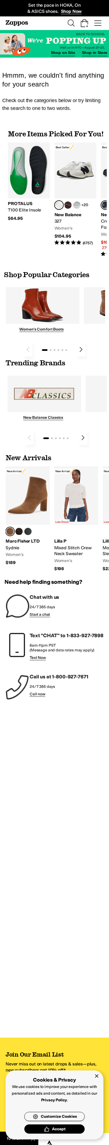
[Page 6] (66, 350)
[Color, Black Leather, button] (27, 531)
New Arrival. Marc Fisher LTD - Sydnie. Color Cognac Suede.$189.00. (28, 516)
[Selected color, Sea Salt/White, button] (58, 205)
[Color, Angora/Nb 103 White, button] (76, 205)
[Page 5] (62, 350)
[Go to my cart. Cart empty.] (84, 23)
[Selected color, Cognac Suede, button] (10, 531)
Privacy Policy (54, 1100)
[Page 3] (54, 350)
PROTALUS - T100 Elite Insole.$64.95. (29, 181)
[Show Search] (71, 23)
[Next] (81, 349)
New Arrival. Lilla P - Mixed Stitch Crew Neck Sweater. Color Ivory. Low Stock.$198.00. (76, 519)
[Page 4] (58, 350)
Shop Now (71, 11)
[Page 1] (45, 350)
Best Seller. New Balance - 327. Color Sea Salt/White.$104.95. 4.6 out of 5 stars (75, 194)
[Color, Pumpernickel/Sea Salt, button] (67, 205)
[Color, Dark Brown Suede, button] (19, 531)
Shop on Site (63, 52)
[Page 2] (50, 350)
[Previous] (27, 349)
